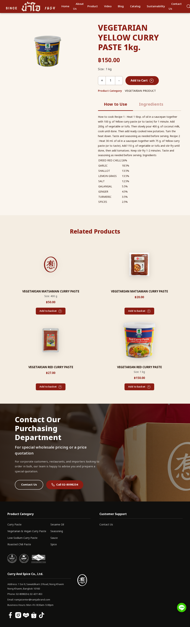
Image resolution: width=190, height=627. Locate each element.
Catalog (135, 6)
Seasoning (56, 531)
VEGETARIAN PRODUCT (140, 91)
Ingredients (151, 104)
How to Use (115, 104)
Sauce (54, 538)
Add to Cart (142, 80)
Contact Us (175, 6)
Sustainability (156, 6)
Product (92, 6)
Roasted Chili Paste (19, 544)
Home (65, 6)
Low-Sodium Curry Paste (22, 538)
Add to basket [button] (48, 311)
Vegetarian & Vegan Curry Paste (26, 531)
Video (108, 6)
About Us (78, 6)
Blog (121, 6)
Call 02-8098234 (67, 485)
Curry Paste (14, 525)
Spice (53, 544)
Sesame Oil (57, 525)
